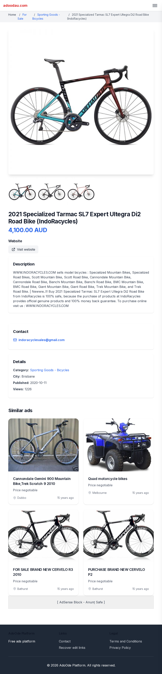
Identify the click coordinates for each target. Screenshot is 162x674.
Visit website (26, 249)
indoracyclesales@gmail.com (42, 340)
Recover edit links (72, 648)
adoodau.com (15, 5)
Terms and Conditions (125, 641)
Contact (65, 641)
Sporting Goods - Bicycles (49, 370)
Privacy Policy (120, 648)
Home (12, 14)
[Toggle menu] (155, 6)
